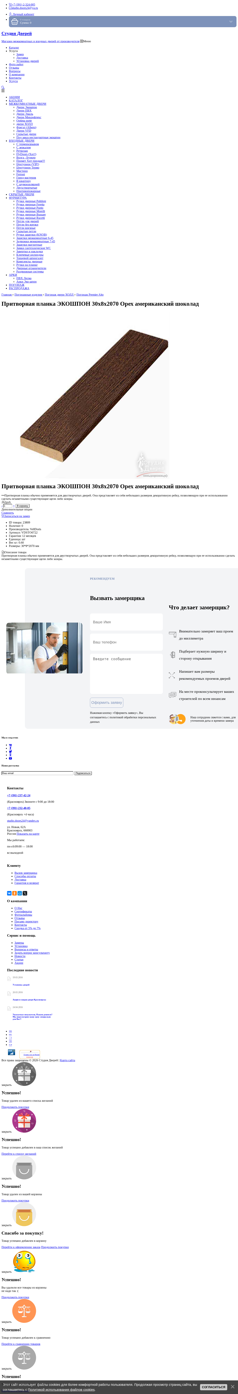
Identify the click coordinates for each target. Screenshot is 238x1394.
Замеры (19, 942)
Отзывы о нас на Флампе (32, 1055)
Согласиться (213, 1387)
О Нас (18, 908)
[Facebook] (10, 748)
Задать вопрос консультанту (32, 952)
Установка (21, 946)
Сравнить (7, 512)
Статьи (19, 959)
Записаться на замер (17, 516)
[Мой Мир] (19, 893)
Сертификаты (23, 911)
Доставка (20, 879)
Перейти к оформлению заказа (20, 1247)
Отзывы (20, 918)
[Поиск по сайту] (2, 87)
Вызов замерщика (26, 872)
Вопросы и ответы (26, 949)
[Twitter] (10, 751)
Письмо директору (26, 921)
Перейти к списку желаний (18, 1153)
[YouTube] (10, 758)
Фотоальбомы (23, 914)
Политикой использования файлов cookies (61, 1390)
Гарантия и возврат (27, 882)
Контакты (21, 924)
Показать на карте (28, 833)
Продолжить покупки (15, 1107)
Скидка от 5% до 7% (28, 928)
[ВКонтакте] (9, 893)
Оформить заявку (106, 702)
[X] (25, 893)
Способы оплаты (25, 876)
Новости (20, 956)
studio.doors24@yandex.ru (23, 820)
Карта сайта (67, 1060)
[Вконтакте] (10, 744)
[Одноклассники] (10, 755)
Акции (19, 962)
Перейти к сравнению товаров (20, 1344)
